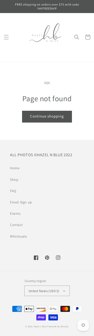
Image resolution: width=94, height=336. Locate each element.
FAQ (13, 191)
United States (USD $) (44, 291)
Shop (14, 179)
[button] (6, 37)
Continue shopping (47, 116)
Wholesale (18, 236)
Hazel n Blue (40, 326)
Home (15, 168)
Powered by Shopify (58, 326)
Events (15, 213)
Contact (16, 224)
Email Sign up (21, 202)
